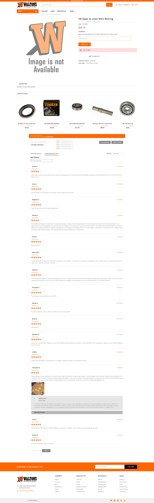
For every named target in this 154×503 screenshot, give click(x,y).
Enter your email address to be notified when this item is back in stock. (98, 34)
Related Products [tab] (22, 93)
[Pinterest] (121, 500)
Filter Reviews (34, 157)
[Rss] (124, 500)
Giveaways (122, 479)
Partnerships (101, 491)
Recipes (78, 482)
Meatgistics (62, 11)
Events (121, 484)
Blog (56, 484)
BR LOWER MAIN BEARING (77, 123)
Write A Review (117, 142)
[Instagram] (117, 500)
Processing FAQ (79, 489)
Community (78, 479)
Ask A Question (96, 21)
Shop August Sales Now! (77, 0)
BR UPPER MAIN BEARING (52, 123)
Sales (53, 11)
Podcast (78, 484)
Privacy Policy (123, 491)
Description (23, 84)
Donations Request (102, 482)
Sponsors (100, 479)
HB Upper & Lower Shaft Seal (26, 123)
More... (72, 11)
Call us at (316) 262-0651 (26, 491)
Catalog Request (101, 484)
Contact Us (57, 482)
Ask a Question (105, 142)
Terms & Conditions (124, 489)
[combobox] (77, 5)
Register (126, 4)
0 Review (88, 21)
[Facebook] (114, 500)
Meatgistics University (81, 486)
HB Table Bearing (128, 123)
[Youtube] (111, 500)
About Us (57, 479)
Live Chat (44, 11)
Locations (57, 491)
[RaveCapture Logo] (48, 136)
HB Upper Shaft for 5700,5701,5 (102, 123)
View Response (39, 412)
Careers (56, 489)
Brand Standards (58, 486)
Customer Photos (123, 486)
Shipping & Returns (102, 486)
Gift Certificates (123, 482)
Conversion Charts (80, 491)
